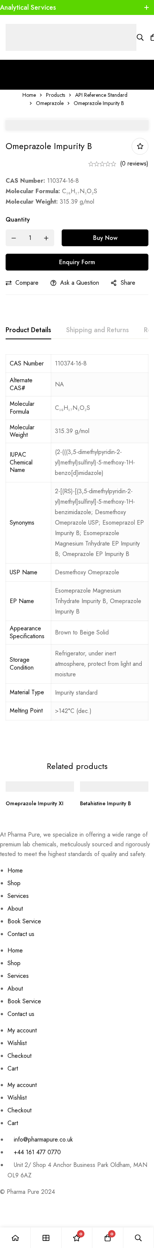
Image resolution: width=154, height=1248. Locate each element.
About (15, 908)
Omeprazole (50, 103)
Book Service (24, 921)
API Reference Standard (101, 95)
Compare (26, 282)
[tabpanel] (77, 548)
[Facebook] (14, 1200)
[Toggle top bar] (146, 7)
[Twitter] (38, 1200)
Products (55, 95)
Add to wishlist (140, 146)
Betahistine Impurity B (105, 803)
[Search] (140, 37)
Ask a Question (79, 282)
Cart (12, 1068)
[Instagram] (26, 1200)
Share (128, 282)
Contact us (20, 934)
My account (22, 1030)
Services (18, 896)
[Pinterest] (2, 1200)
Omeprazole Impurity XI (35, 803)
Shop (14, 883)
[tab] (28, 330)
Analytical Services (28, 7)
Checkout (19, 1055)
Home (29, 95)
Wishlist (17, 1043)
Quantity (18, 219)
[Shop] (46, 1237)
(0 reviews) (134, 163)
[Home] (15, 1237)
